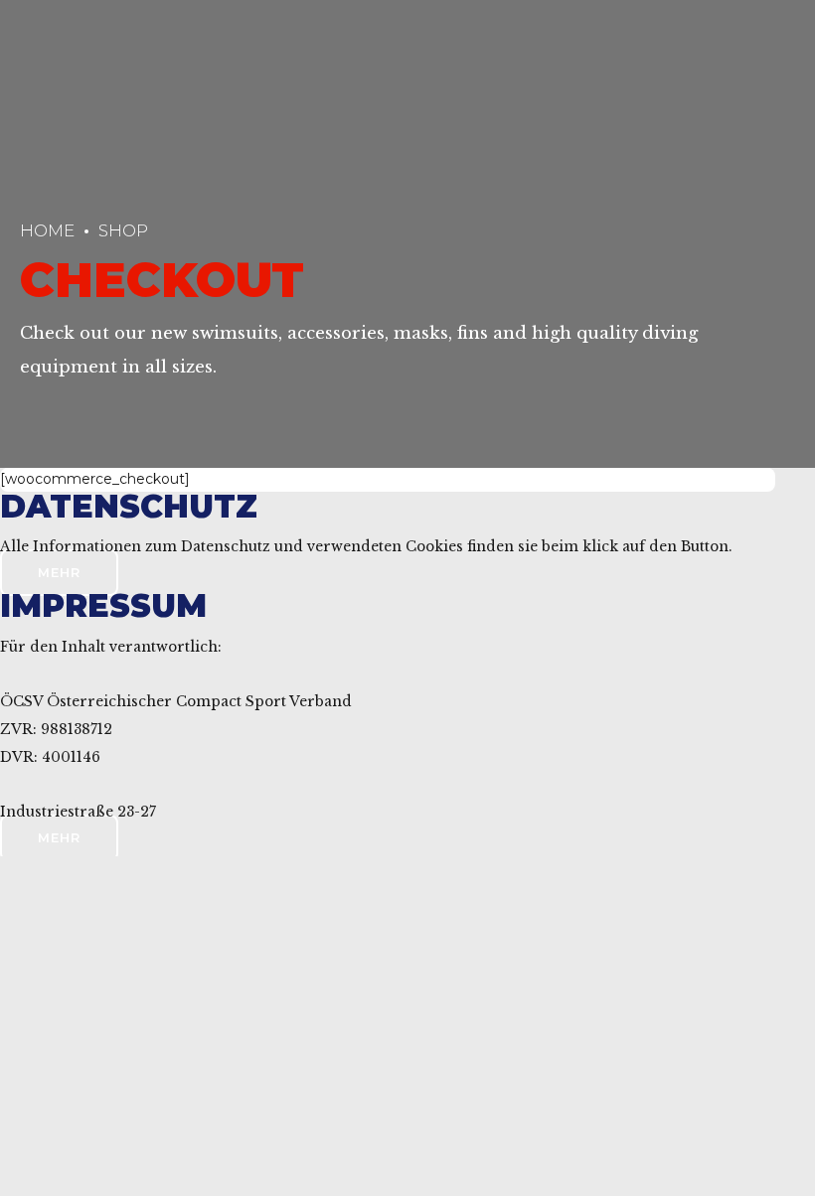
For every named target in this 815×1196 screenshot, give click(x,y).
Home (47, 230)
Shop (123, 230)
